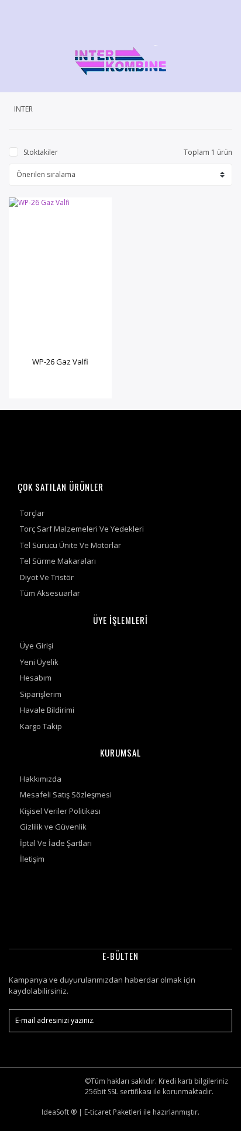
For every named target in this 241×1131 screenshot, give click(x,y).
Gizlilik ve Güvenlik (53, 826)
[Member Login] (190, 14)
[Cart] (218, 14)
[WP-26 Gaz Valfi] (60, 274)
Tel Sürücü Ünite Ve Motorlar (70, 545)
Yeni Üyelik (39, 662)
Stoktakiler (40, 152)
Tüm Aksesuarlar (50, 593)
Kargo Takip (41, 726)
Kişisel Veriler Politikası (60, 811)
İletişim (32, 859)
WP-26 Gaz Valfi (60, 361)
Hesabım (35, 677)
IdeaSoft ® (59, 1112)
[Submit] (217, 1020)
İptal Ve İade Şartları (56, 843)
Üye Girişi (36, 645)
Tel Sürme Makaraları (58, 561)
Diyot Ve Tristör (47, 577)
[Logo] (120, 60)
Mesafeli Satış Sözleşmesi (66, 794)
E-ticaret (97, 1112)
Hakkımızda (40, 778)
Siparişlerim (40, 694)
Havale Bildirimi (47, 710)
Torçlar (32, 513)
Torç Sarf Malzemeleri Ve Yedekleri (82, 528)
